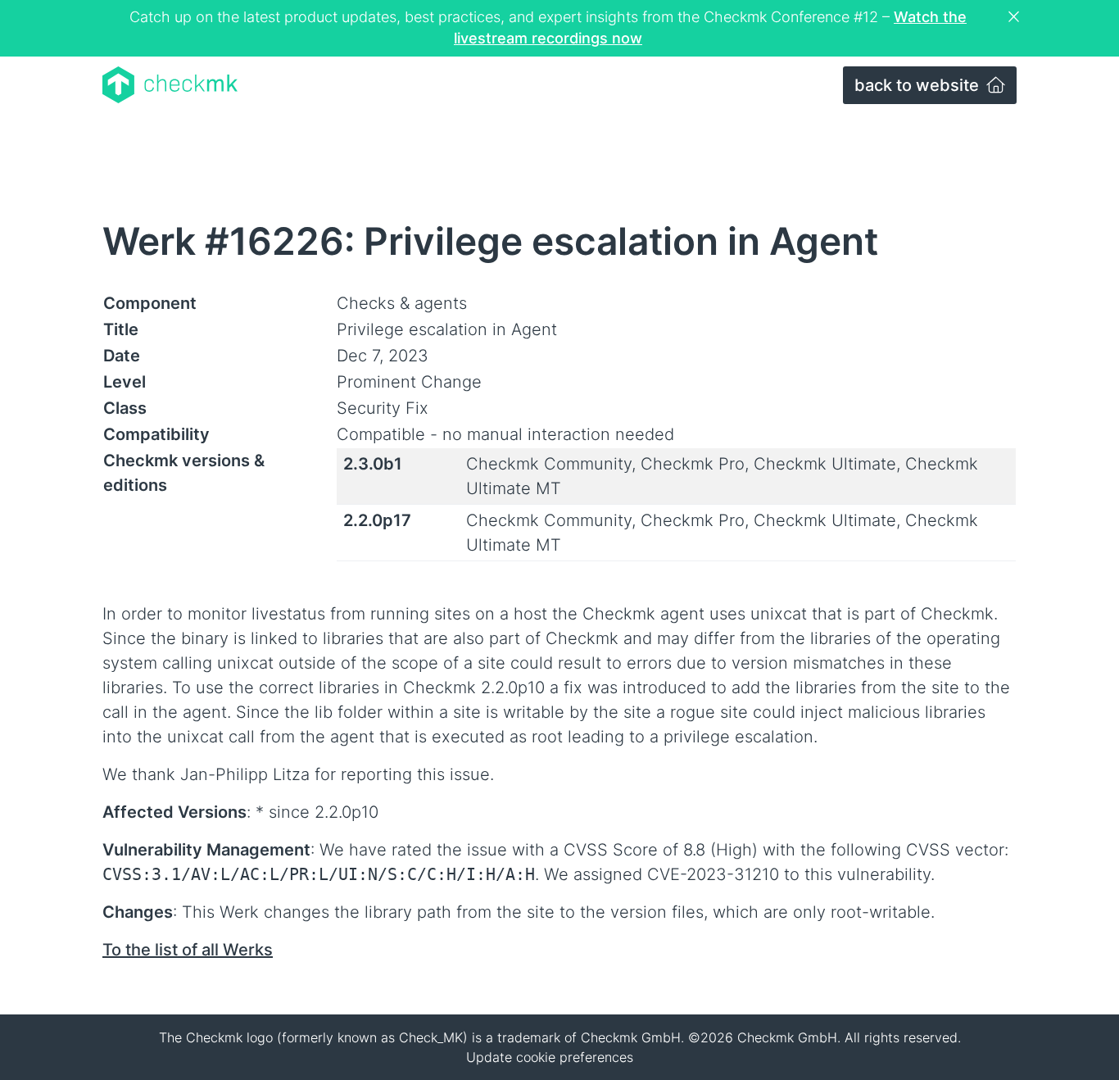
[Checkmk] (170, 84)
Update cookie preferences (549, 1057)
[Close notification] (1015, 17)
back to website (918, 85)
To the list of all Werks (187, 950)
